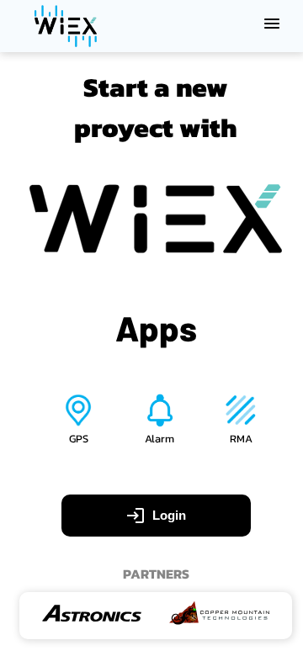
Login (169, 515)
